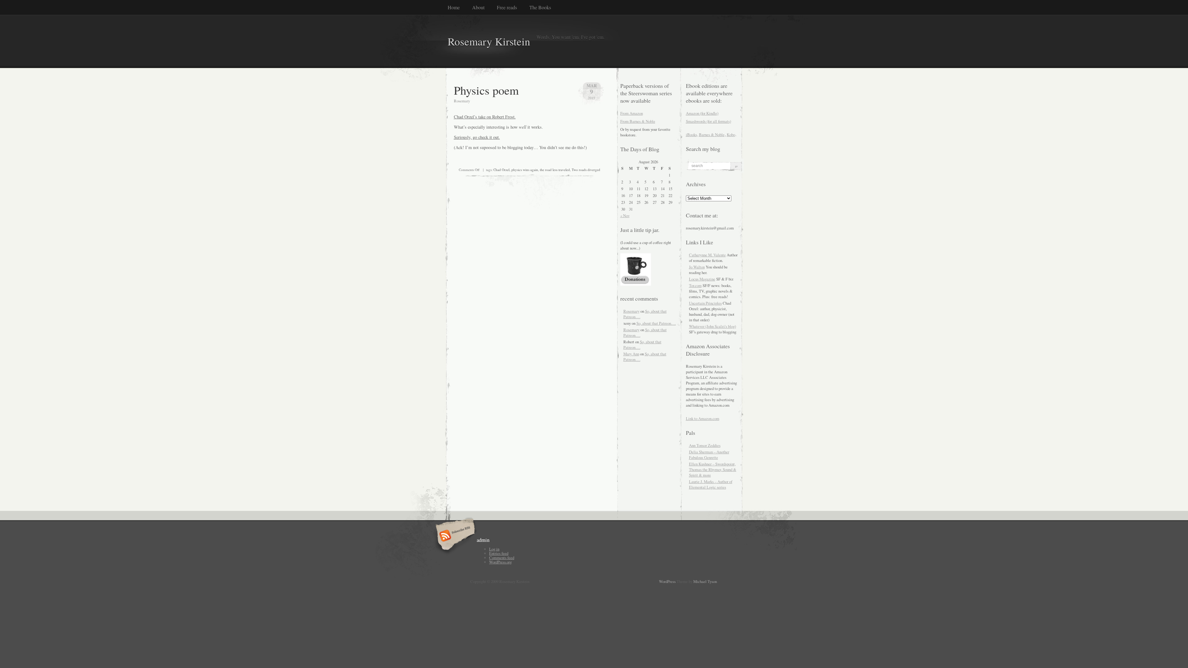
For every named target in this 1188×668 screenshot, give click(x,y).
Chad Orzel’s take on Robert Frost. (485, 117)
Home (454, 7)
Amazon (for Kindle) (702, 113)
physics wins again (524, 169)
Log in (494, 549)
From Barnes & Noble (637, 121)
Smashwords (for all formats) (708, 121)
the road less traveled (555, 169)
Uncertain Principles (705, 303)
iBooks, (692, 134)
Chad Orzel (501, 169)
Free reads (507, 7)
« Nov (625, 215)
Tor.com (695, 285)
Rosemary (631, 311)
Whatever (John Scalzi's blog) (712, 326)
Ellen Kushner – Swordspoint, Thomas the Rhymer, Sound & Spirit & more (712, 469)
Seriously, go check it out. (477, 137)
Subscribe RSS (454, 536)
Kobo (731, 134)
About (478, 7)
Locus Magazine (702, 279)
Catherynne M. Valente (707, 255)
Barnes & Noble (712, 134)
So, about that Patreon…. (656, 323)
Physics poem (486, 90)
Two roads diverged (586, 169)
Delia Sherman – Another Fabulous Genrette (709, 454)
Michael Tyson (705, 581)
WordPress (667, 581)
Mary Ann (631, 354)
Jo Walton (697, 267)
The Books (540, 7)
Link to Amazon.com (702, 418)
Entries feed (498, 553)
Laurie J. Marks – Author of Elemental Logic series (710, 484)
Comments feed (501, 557)
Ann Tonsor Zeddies (705, 445)
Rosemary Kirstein (489, 41)
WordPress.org (500, 562)
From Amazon (631, 113)
